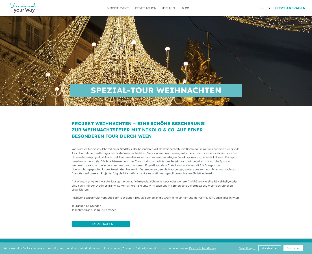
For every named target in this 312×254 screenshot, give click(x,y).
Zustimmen (293, 248)
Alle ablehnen (269, 248)
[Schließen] (308, 248)
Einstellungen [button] (247, 248)
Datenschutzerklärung (202, 248)
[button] (118, 8)
